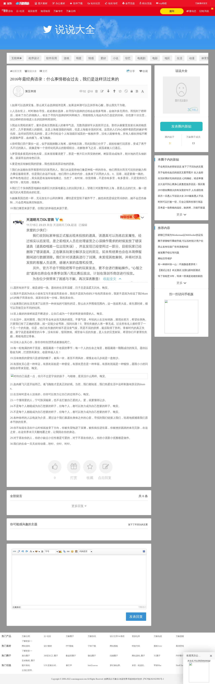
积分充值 (147, 3)
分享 (132, 71)
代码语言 (83, 551)
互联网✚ (16, 58)
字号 (47, 551)
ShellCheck (180, 665)
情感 (91, 58)
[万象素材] (22, 3)
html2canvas (93, 665)
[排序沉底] (108, 91)
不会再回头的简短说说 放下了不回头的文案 (180, 166)
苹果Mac (157, 665)
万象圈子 (70, 636)
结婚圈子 (114, 656)
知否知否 (45, 11)
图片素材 (42, 3)
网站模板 (114, 646)
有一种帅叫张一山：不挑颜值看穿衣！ (178, 264)
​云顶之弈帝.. (27, 670)
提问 (171, 11)
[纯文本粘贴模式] (76, 552)
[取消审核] (126, 91)
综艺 (128, 58)
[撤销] (22, 552)
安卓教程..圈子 (28, 660)
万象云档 (71, 11)
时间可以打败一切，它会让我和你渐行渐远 (180, 202)
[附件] (64, 552)
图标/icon (158, 646)
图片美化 (26, 665)
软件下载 (78, 3)
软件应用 (51, 58)
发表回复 (136, 616)
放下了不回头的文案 (138, 524)
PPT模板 (69, 646)
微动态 (192, 11)
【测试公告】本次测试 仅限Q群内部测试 (179, 270)
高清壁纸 (180, 646)
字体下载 (92, 646)
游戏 (66, 58)
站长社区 (95, 3)
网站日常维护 (165, 258)
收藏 (145, 71)
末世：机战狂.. (138, 665)
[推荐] (120, 91)
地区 (167, 58)
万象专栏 (58, 11)
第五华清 (30, 91)
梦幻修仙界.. (115, 665)
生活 (179, 58)
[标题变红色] (142, 91)
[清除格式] (18, 552)
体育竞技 (206, 58)
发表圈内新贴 (181, 126)
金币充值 (130, 3)
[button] (7, 3)
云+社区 (20, 11)
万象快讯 (92, 636)
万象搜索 (180, 636)
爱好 (103, 58)
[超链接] (68, 552)
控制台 (5, 10)
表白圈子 (26, 656)
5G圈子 (157, 656)
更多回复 (78, 506)
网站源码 (26, 646)
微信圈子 (92, 656)
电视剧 (141, 58)
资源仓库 (136, 636)
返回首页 (32, 11)
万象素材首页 (201, 3)
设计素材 (48, 646)
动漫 (192, 58)
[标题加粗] (137, 91)
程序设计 (34, 58)
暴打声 (69, 665)
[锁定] (132, 91)
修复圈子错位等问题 (168, 252)
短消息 (205, 11)
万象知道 (158, 636)
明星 (78, 58)
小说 (115, 58)
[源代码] (14, 552)
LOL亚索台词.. (50, 665)
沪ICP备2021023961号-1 (153, 679)
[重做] (26, 552)
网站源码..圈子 (138, 656)
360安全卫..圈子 (51, 656)
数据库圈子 (71, 656)
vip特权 (162, 3)
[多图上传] (60, 552)
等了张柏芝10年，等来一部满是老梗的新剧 (180, 276)
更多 (180, 214)
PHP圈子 (180, 656)
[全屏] (143, 552)
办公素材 (60, 3)
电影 (155, 58)
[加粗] (42, 552)
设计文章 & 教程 (117, 636)
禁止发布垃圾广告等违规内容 (173, 247)
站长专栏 (113, 3)
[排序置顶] (114, 91)
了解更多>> (27, 641)
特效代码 (136, 646)
